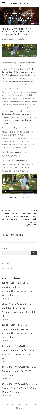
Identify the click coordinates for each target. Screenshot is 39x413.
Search (4, 248)
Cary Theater (13, 82)
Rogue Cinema (19, 128)
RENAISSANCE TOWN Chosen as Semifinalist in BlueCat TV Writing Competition (19, 371)
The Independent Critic (24, 160)
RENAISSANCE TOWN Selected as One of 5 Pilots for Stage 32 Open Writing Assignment (19, 388)
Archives (5, 263)
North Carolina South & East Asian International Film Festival (18, 72)
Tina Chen (12, 108)
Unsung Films (20, 152)
